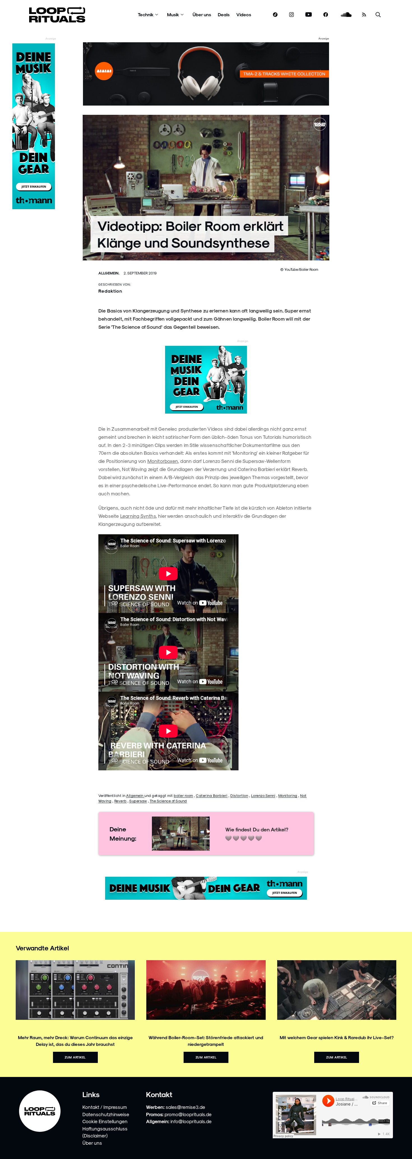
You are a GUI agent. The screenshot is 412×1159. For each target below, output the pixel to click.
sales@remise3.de (185, 1107)
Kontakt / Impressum (104, 1107)
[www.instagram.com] (291, 14)
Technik (146, 14)
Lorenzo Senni (263, 795)
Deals (224, 14)
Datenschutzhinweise (105, 1114)
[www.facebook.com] (326, 14)
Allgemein (135, 795)
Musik (173, 14)
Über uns (202, 14)
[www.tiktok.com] (275, 14)
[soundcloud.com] (346, 14)
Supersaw (138, 801)
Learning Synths (138, 516)
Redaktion (110, 290)
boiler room (183, 795)
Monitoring (287, 795)
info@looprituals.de (191, 1121)
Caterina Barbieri (212, 795)
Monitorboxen (162, 461)
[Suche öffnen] (378, 14)
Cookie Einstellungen (105, 1121)
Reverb (120, 801)
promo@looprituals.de (188, 1114)
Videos (243, 14)
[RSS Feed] (364, 14)
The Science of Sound (168, 801)
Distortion (239, 795)
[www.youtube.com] (309, 14)
